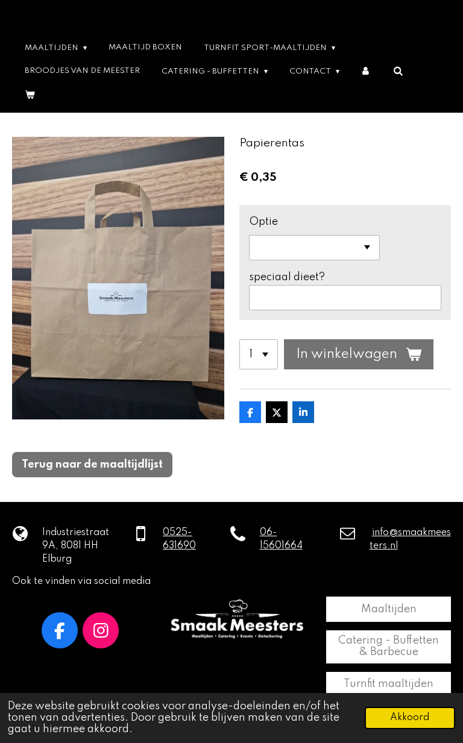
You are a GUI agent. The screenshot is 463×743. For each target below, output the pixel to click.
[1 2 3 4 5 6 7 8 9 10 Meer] (258, 354)
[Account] (366, 71)
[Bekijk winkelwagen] (30, 95)
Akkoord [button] (410, 718)
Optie (263, 221)
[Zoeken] (398, 71)
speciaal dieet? (287, 277)
